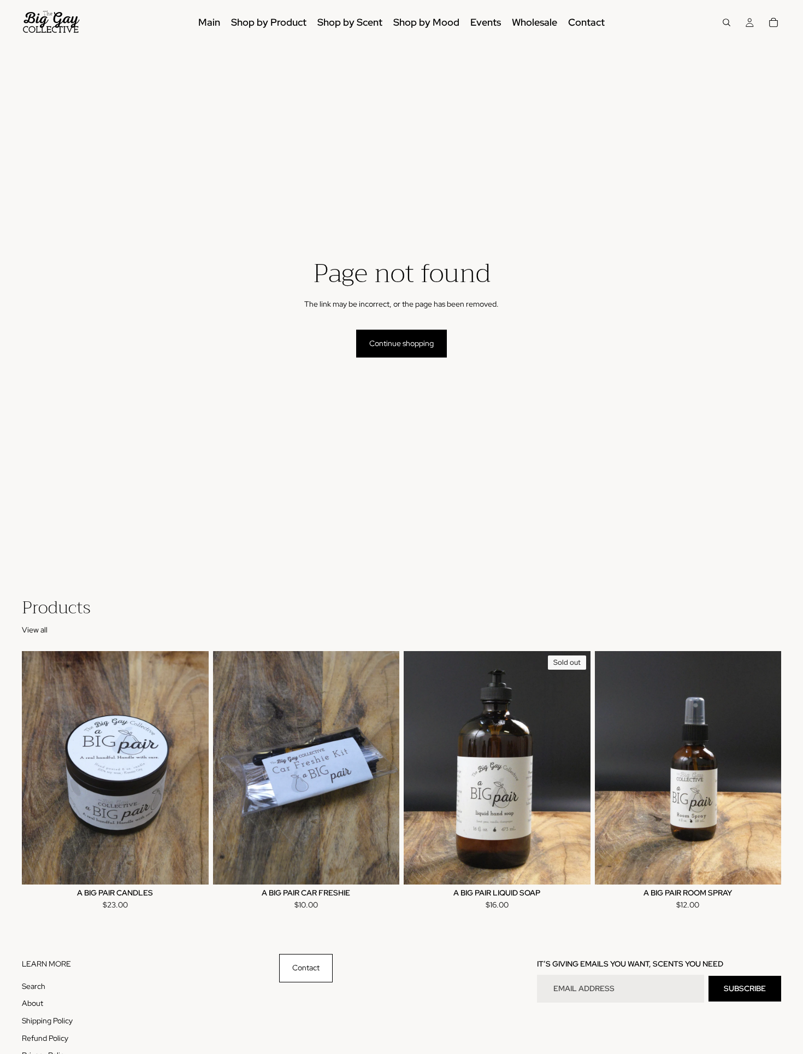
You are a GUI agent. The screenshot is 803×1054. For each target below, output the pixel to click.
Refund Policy (45, 1038)
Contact (306, 968)
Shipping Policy (47, 1021)
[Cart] (773, 22)
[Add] (382, 867)
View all (35, 630)
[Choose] (192, 867)
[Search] (727, 22)
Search (33, 986)
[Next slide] (192, 768)
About (32, 1004)
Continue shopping (401, 343)
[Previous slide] (38, 768)
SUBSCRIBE (745, 988)
